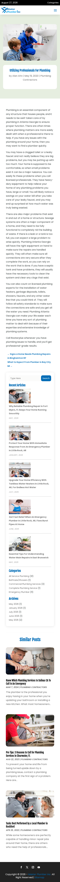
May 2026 (14, 604)
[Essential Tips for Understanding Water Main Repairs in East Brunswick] (20, 544)
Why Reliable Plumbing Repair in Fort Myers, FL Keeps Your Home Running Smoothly (28, 410)
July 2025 (13, 611)
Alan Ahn (17, 76)
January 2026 (16, 607)
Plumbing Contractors (33, 687)
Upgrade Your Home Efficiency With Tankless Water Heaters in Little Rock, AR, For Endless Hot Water (29, 484)
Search (46, 378)
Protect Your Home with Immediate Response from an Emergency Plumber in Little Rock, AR (29, 447)
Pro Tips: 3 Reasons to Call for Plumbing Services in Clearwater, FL (25, 754)
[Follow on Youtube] (38, 867)
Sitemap (39, 877)
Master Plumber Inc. (39, 874)
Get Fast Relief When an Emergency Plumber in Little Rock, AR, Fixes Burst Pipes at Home (28, 521)
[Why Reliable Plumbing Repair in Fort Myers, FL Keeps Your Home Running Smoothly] (20, 396)
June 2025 (14, 616)
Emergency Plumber (19, 592)
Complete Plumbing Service (23, 588)
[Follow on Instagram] (33, 867)
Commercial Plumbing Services (25, 584)
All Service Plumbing (19, 576)
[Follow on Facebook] (21, 867)
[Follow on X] (27, 867)
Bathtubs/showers (18, 580)
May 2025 (13, 619)
